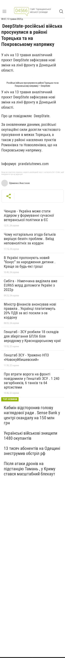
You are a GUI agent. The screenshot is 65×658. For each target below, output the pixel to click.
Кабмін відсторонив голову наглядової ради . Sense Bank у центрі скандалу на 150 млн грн (32, 415)
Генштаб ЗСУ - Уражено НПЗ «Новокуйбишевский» (26, 357)
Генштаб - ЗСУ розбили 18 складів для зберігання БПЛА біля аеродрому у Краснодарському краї (32, 336)
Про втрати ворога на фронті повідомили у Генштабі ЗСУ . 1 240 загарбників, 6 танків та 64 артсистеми (31, 381)
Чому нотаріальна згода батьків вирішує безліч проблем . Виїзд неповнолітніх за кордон (30, 238)
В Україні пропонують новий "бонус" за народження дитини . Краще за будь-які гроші (30, 262)
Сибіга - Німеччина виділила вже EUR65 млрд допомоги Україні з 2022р (30, 285)
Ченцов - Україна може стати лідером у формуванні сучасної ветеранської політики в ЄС (29, 215)
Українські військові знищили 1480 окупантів (30, 436)
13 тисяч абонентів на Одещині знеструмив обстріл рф (32, 451)
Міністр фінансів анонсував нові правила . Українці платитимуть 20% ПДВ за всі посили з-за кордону (30, 311)
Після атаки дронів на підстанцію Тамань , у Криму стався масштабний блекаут (29, 468)
